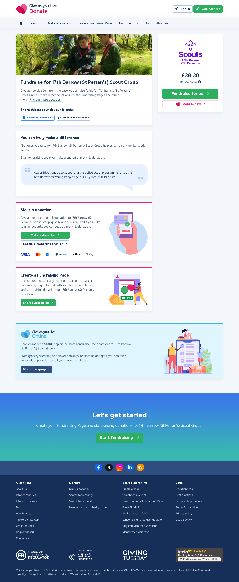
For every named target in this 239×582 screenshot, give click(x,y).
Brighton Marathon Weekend (139, 525)
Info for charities (26, 495)
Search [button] (33, 23)
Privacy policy (184, 513)
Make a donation (59, 23)
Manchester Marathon (135, 531)
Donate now (192, 104)
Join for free (211, 9)
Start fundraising (36, 303)
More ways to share (76, 117)
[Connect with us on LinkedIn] (130, 470)
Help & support (25, 531)
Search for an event (134, 495)
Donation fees (184, 488)
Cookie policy (184, 519)
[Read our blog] (140, 470)
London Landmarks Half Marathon (142, 519)
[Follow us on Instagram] (119, 470)
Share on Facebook (40, 117)
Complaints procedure (189, 501)
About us (162, 23)
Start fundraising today (36, 157)
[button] (199, 82)
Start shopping (34, 369)
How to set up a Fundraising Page (142, 501)
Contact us (22, 538)
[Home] (21, 23)
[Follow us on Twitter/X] (109, 470)
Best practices (184, 495)
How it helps (23, 513)
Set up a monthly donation (43, 244)
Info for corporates (27, 501)
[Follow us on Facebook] (98, 470)
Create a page (130, 488)
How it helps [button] (126, 23)
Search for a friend (80, 501)
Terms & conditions (187, 507)
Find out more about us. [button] (45, 99)
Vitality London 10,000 (135, 513)
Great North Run (132, 507)
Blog (147, 23)
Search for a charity (81, 495)
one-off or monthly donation (85, 157)
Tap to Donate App (27, 519)
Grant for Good (25, 525)
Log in (185, 9)
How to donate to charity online (88, 507)
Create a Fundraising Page (94, 23)
